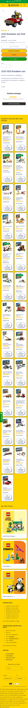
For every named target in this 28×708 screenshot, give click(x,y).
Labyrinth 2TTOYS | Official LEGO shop (12, 686)
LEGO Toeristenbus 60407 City (19, 315)
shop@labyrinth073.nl (14, 638)
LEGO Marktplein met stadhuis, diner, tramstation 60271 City (7, 138)
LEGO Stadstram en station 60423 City (6, 460)
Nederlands (18, 0)
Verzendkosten (11, 42)
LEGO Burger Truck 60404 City (19, 254)
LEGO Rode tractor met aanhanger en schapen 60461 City (7, 432)
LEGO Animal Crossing (8, 536)
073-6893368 (11, 636)
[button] (3, 5)
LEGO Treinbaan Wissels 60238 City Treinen (19, 373)
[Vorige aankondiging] (2, 1)
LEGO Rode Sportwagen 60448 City (7, 488)
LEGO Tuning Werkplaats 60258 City (20, 286)
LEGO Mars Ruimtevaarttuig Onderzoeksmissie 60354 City (19, 167)
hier (18, 621)
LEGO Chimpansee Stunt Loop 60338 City (20, 137)
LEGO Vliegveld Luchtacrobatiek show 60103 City (20, 460)
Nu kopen (14, 54)
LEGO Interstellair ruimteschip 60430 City (20, 431)
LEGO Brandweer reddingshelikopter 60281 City (19, 198)
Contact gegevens (10, 653)
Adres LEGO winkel (10, 657)
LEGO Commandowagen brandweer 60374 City (20, 344)
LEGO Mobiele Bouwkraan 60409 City (7, 344)
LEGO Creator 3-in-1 (8, 596)
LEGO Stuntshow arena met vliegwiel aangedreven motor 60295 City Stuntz (7, 255)
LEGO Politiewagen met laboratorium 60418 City (7, 372)
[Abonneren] (21, 668)
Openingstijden (9, 655)
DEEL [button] (4, 86)
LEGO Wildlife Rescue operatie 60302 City (7, 286)
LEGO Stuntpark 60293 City (20, 227)
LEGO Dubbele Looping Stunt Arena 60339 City (7, 166)
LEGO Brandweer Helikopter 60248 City (7, 197)
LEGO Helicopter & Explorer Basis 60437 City (7, 316)
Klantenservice (9, 659)
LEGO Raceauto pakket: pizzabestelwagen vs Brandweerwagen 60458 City (20, 402)
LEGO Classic (6, 566)
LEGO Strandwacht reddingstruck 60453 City (7, 402)
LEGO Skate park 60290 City (7, 227)
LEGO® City (19, 75)
